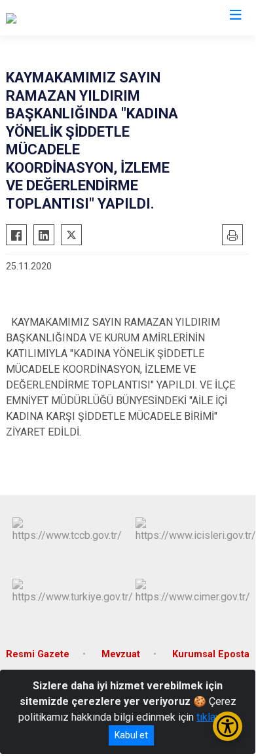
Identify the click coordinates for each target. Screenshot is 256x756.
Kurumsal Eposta (210, 654)
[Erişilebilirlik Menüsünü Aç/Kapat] (227, 726)
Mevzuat (120, 654)
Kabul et (131, 735)
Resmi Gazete (37, 654)
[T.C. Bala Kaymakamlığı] (57, 18)
